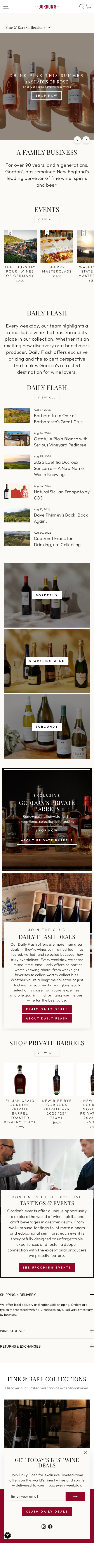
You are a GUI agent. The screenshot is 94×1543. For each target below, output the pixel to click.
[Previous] (77, 139)
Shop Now (47, 830)
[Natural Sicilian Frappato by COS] (17, 491)
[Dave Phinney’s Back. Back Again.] (17, 515)
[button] (7, 1535)
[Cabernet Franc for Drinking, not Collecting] (17, 538)
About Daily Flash (47, 1018)
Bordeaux (47, 595)
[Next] (86, 139)
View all (47, 219)
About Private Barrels (47, 840)
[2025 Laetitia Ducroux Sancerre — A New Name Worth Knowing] (17, 462)
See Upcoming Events (47, 1267)
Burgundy (47, 726)
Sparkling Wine (47, 661)
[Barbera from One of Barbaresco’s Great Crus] (17, 415)
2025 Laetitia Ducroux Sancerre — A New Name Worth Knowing (59, 468)
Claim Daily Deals (47, 1009)
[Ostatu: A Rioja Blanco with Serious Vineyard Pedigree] (17, 438)
